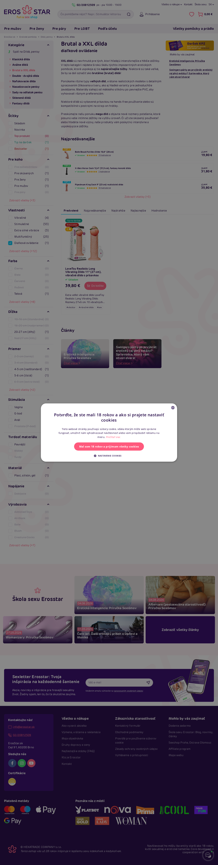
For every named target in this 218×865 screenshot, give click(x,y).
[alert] (109, 432)
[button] (109, 455)
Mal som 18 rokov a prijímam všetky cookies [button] (109, 446)
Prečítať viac (113, 437)
